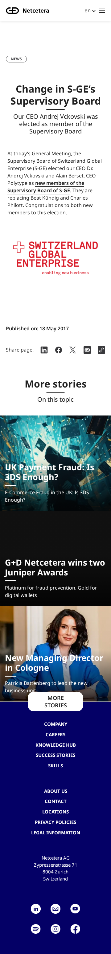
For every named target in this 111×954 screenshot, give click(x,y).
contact (56, 801)
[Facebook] (75, 929)
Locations (55, 812)
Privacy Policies (55, 822)
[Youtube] (75, 909)
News (16, 59)
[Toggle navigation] (102, 10)
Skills (55, 765)
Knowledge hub (55, 745)
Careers (55, 734)
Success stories (55, 755)
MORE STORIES (55, 701)
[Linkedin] (36, 909)
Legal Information (55, 832)
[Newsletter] (55, 909)
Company (55, 724)
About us (55, 791)
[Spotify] (36, 929)
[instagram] (55, 929)
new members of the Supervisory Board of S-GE (45, 187)
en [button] (87, 10)
